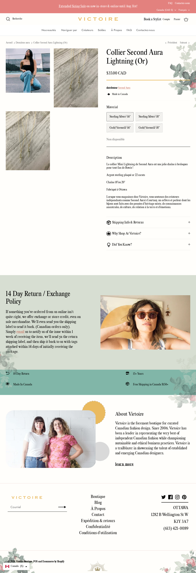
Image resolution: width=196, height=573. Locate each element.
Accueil (9, 42)
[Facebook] (170, 497)
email (20, 332)
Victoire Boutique (24, 561)
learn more (124, 464)
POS (35, 561)
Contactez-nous (182, 3)
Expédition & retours (98, 521)
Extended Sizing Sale (72, 6)
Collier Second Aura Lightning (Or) (50, 42)
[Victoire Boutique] (98, 19)
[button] (16, 566)
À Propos (116, 30)
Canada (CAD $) (165, 10)
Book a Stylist (152, 19)
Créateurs (87, 30)
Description (114, 158)
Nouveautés (49, 30)
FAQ (170, 3)
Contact (98, 515)
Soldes (102, 30)
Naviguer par (69, 30)
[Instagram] (177, 497)
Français (183, 10)
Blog (98, 502)
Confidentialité (98, 527)
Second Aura (124, 88)
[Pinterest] (184, 497)
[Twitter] (163, 497)
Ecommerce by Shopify (53, 561)
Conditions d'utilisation (98, 533)
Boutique (98, 497)
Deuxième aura (23, 42)
